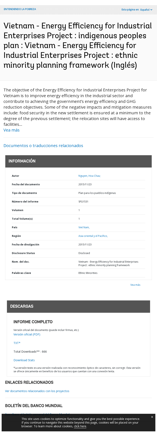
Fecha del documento (26, 184)
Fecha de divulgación (25, 244)
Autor (15, 176)
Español (144, 9)
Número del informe (25, 201)
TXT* (16, 343)
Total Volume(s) (22, 218)
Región (16, 236)
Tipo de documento (24, 193)
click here (80, 426)
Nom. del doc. (21, 261)
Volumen (17, 210)
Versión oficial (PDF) (26, 334)
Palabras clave (21, 273)
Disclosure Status (23, 253)
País (14, 227)
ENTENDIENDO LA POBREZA (20, 9)
